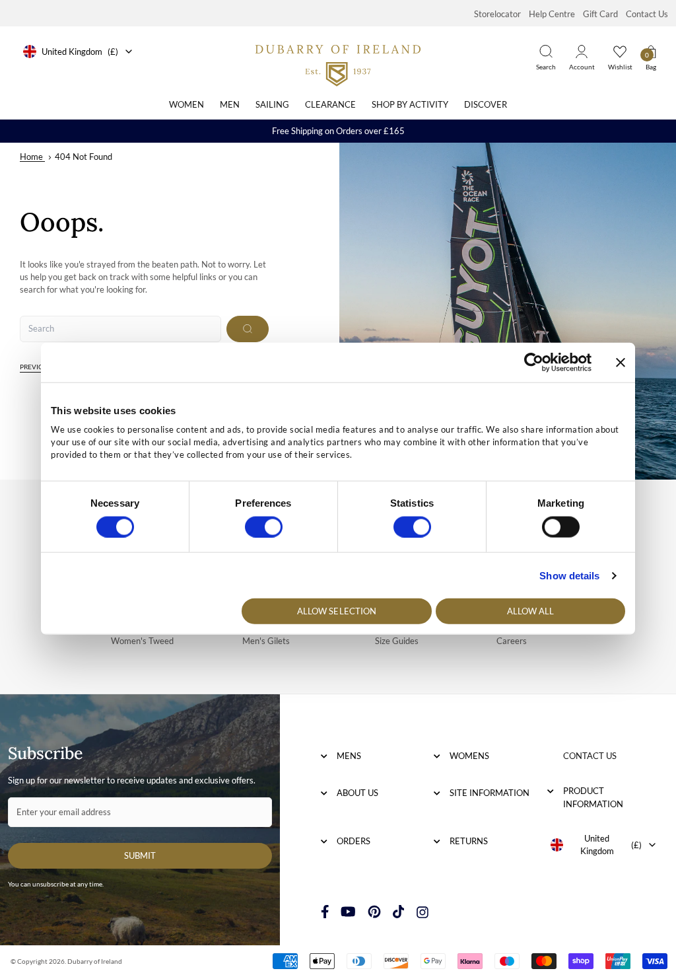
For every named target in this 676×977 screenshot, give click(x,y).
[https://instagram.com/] (422, 911)
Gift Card (600, 14)
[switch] (264, 526)
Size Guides (397, 640)
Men (230, 104)
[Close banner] (620, 362)
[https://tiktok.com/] (399, 911)
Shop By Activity (410, 104)
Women (186, 104)
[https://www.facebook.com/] (325, 911)
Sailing (272, 104)
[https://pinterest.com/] (374, 911)
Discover (485, 104)
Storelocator (497, 14)
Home (31, 156)
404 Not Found (83, 156)
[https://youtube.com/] (348, 911)
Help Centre (552, 14)
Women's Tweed (142, 640)
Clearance (330, 104)
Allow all (531, 611)
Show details (569, 575)
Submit (140, 855)
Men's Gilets (266, 640)
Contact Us (647, 14)
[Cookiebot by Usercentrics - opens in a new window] (534, 362)
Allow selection (337, 611)
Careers (511, 640)
